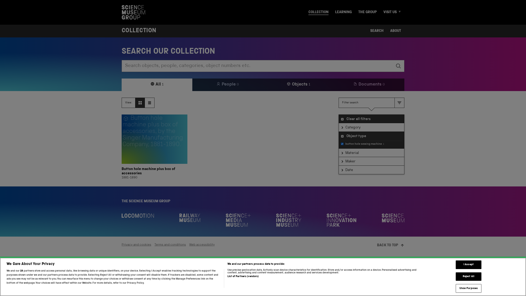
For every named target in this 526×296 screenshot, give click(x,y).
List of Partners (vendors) (243, 276)
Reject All (468, 276)
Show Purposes (468, 288)
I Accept (469, 264)
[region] (263, 277)
